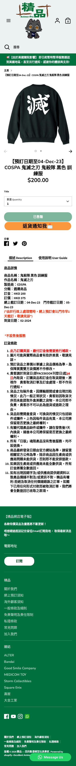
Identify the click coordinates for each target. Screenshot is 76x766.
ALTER (9, 655)
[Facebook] (6, 716)
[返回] (5, 151)
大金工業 (10, 700)
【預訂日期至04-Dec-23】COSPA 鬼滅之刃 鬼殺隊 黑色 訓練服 (37, 75)
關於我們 (10, 589)
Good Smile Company (20, 668)
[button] (38, 226)
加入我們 (10, 634)
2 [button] (41, 151)
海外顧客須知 (14, 602)
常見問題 (10, 627)
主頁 (6, 70)
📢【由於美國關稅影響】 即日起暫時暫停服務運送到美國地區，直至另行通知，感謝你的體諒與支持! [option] (38, 59)
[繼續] (70, 151)
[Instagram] (20, 716)
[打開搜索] (6, 47)
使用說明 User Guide (53, 258)
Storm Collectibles (17, 681)
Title (6, 191)
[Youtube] (13, 716)
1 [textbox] (8, 204)
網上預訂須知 (14, 595)
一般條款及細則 (15, 608)
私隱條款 (10, 621)
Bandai (9, 662)
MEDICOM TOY (15, 674)
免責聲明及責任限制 (18, 615)
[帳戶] (57, 19)
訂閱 (19, 561)
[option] (38, 114)
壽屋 (7, 694)
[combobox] (38, 201)
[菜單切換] (8, 20)
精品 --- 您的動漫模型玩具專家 (33, 751)
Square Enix (13, 687)
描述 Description (20, 258)
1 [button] (36, 151)
